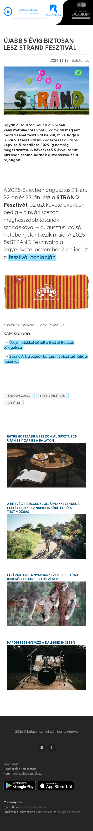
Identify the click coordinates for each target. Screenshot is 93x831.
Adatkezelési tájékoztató (20, 769)
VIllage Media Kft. (69, 812)
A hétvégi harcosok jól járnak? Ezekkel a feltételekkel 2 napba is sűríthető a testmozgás (43, 508)
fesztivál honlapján (32, 257)
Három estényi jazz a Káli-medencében (41, 643)
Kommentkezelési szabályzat (23, 774)
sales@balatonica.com (36, 807)
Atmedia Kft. (44, 812)
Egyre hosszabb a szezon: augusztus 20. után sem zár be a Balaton (42, 439)
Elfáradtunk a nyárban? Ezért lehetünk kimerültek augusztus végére (42, 577)
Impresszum (12, 764)
